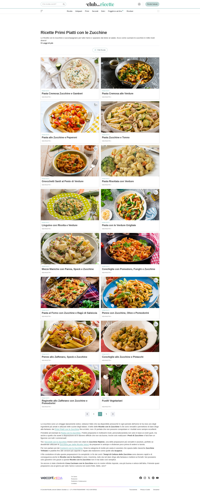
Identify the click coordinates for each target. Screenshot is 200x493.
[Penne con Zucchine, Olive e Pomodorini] (130, 292)
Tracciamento (133, 489)
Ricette (69, 11)
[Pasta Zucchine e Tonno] (130, 117)
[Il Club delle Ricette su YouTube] (157, 478)
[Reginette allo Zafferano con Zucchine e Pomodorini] (70, 380)
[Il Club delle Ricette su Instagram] (145, 478)
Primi (87, 11)
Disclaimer (156, 489)
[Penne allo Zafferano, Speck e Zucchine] (70, 336)
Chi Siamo (74, 476)
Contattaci (74, 483)
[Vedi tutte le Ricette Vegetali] (96, 105)
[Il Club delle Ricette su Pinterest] (153, 478)
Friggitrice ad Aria (115, 11)
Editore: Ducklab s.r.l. (63, 489)
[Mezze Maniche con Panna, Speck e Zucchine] (70, 248)
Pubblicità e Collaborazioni (78, 481)
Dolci (103, 11)
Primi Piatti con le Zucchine (67, 429)
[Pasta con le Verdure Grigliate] (130, 204)
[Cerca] (63, 4)
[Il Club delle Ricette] (100, 4)
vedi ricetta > (46, 97)
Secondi (95, 11)
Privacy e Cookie (145, 489)
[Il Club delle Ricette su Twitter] (149, 478)
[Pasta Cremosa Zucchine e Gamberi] (70, 73)
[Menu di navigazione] (42, 11)
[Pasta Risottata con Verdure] (130, 160)
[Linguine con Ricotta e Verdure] (70, 204)
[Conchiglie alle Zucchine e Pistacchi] (130, 336)
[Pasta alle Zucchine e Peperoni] (70, 117)
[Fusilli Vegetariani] (130, 380)
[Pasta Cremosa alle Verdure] (130, 73)
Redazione (74, 479)
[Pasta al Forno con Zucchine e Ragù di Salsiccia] (70, 292)
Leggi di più (48, 43)
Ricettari (130, 11)
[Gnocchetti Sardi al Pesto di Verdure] (70, 160)
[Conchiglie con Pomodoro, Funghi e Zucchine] (130, 248)
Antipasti (78, 11)
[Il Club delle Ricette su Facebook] (140, 478)
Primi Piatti (45, 91)
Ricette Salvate (152, 4)
